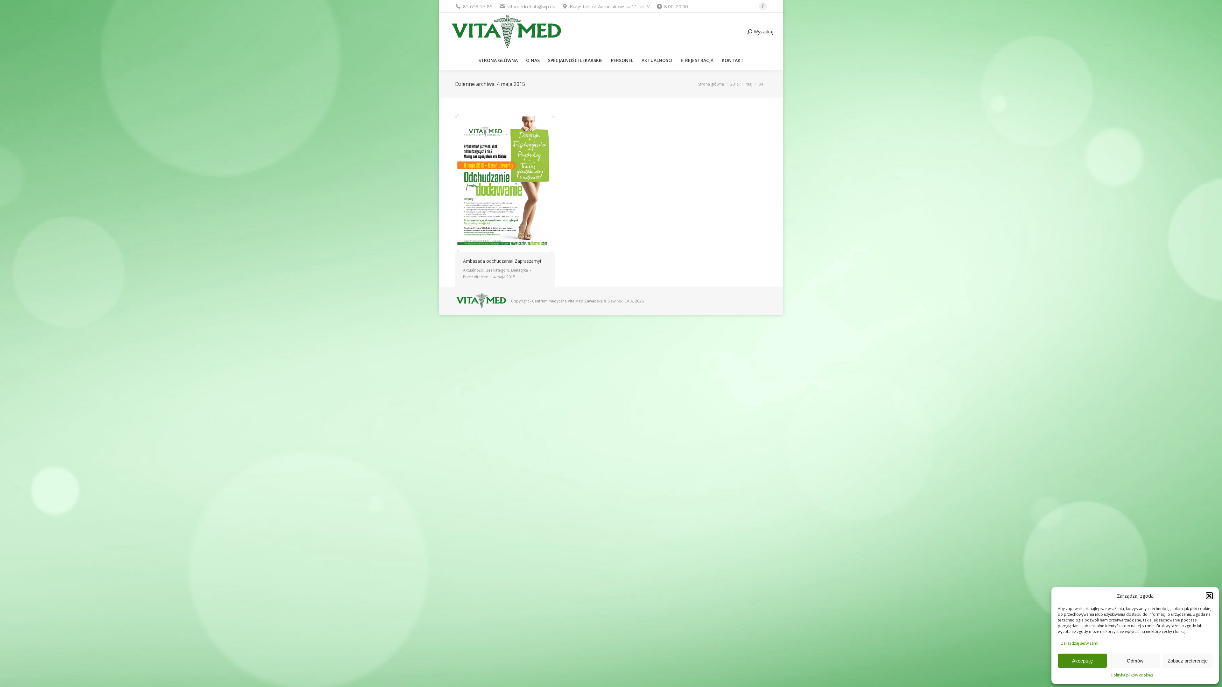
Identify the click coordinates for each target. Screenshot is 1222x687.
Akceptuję (1082, 660)
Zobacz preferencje (1188, 660)
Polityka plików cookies (1132, 675)
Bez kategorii (497, 270)
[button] (1209, 596)
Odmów (1135, 660)
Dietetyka (519, 270)
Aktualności (473, 270)
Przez (475, 277)
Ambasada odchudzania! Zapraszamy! (502, 261)
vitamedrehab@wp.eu (531, 6)
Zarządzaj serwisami (1079, 643)
